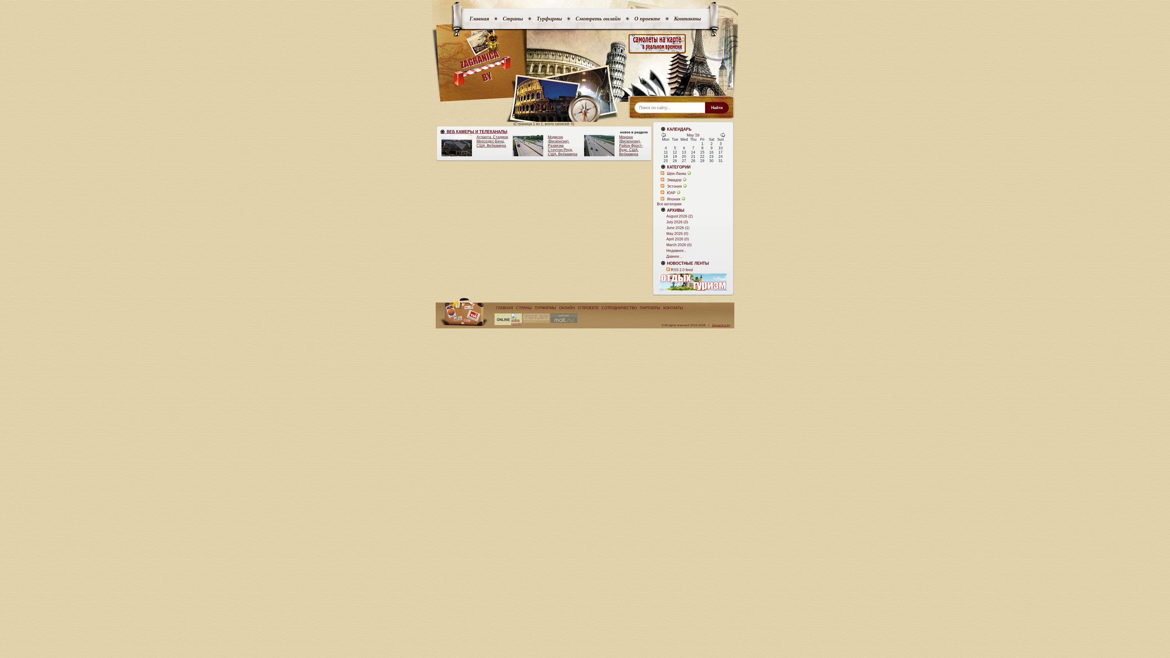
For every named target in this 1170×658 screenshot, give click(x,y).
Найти (717, 107)
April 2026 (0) (677, 239)
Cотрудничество (619, 308)
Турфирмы (549, 19)
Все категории (669, 204)
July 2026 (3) (677, 222)
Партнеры (650, 308)
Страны (513, 19)
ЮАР (671, 193)
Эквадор (674, 180)
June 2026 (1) (678, 228)
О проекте (647, 19)
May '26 (693, 135)
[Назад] (663, 136)
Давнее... (674, 256)
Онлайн (567, 308)
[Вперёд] (722, 136)
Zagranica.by (721, 325)
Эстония (674, 186)
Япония (673, 199)
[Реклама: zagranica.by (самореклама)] (693, 282)
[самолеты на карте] (585, 44)
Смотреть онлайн (598, 19)
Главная (479, 19)
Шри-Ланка (676, 174)
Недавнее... (676, 251)
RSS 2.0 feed (682, 270)
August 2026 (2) (679, 216)
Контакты (687, 19)
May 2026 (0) (677, 234)
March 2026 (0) (679, 245)
